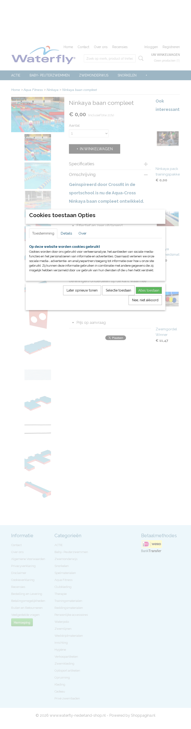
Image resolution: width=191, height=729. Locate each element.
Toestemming (43, 233)
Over (82, 233)
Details (66, 233)
